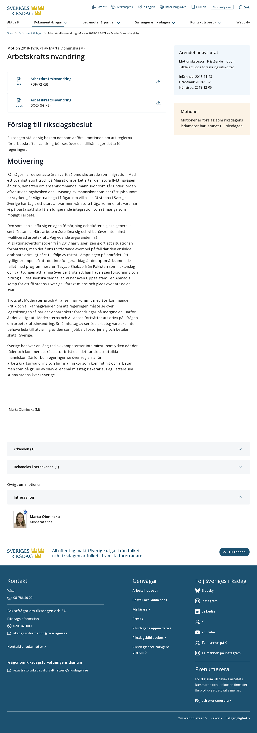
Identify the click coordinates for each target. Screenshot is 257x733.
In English (149, 7)
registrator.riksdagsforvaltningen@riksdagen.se (50, 670)
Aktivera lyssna (222, 7)
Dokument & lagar (30, 33)
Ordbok (201, 7)
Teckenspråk (124, 7)
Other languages (175, 7)
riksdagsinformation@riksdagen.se (40, 633)
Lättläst (102, 7)
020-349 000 (22, 626)
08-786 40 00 (22, 597)
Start (10, 33)
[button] (51, 22)
